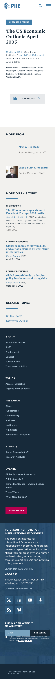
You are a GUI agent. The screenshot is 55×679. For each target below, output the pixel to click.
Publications (12, 411)
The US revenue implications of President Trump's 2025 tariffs (25, 211)
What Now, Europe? (16, 497)
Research (13, 400)
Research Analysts (15, 457)
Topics (10, 378)
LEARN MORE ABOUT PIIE (19, 569)
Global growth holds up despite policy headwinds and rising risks (26, 277)
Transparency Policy (16, 366)
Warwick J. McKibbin (17, 217)
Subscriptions (13, 361)
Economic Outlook (17, 320)
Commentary (12, 415)
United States (14, 316)
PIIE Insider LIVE (14, 479)
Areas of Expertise (15, 384)
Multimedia (11, 425)
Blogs (8, 406)
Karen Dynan (13, 256)
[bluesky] (19, 610)
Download (28, 98)
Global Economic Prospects (20, 474)
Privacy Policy (14, 672)
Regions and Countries (18, 388)
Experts (11, 446)
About (10, 337)
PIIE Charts (11, 430)
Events (11, 468)
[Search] (40, 5)
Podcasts (10, 420)
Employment (12, 352)
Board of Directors (15, 342)
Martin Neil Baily (15, 52)
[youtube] (30, 600)
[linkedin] (19, 600)
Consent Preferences (18, 588)
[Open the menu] (49, 5)
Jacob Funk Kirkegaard (31, 55)
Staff (8, 347)
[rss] (9, 610)
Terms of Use (29, 672)
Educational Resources (18, 434)
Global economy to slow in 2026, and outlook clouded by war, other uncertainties (27, 248)
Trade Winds (12, 492)
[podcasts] (40, 600)
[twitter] (9, 600)
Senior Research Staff (17, 452)
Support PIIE (16, 510)
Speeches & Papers (19, 22)
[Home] (12, 6)
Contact (10, 357)
